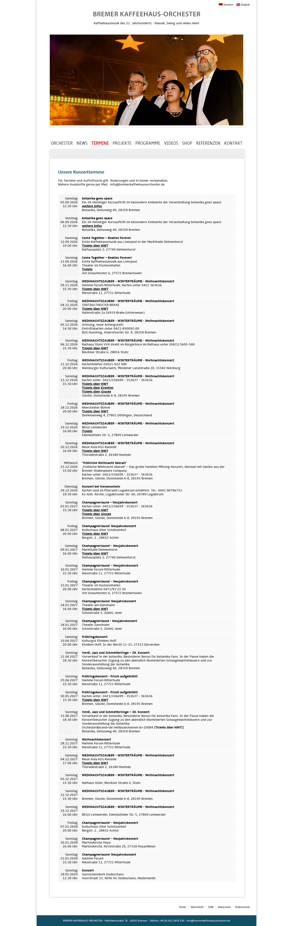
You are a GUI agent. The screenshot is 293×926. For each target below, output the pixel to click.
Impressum (224, 907)
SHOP (187, 143)
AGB (210, 907)
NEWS (82, 143)
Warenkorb (197, 907)
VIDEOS (171, 143)
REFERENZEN (208, 143)
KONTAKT (233, 143)
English (245, 4)
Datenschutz (242, 907)
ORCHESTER (62, 143)
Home (182, 907)
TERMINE (100, 143)
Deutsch (228, 4)
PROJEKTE (122, 143)
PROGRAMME (147, 143)
